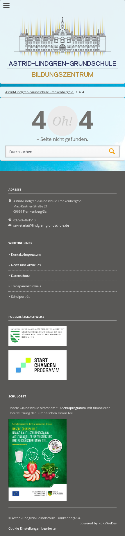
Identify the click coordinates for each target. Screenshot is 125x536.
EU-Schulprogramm (71, 408)
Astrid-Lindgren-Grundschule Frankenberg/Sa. (39, 92)
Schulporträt (20, 296)
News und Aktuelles (26, 265)
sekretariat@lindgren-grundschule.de (41, 225)
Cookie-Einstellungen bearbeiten (33, 528)
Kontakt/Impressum (26, 254)
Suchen (112, 151)
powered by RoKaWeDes (98, 523)
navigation (6, 5)
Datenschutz (20, 275)
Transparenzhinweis (26, 286)
